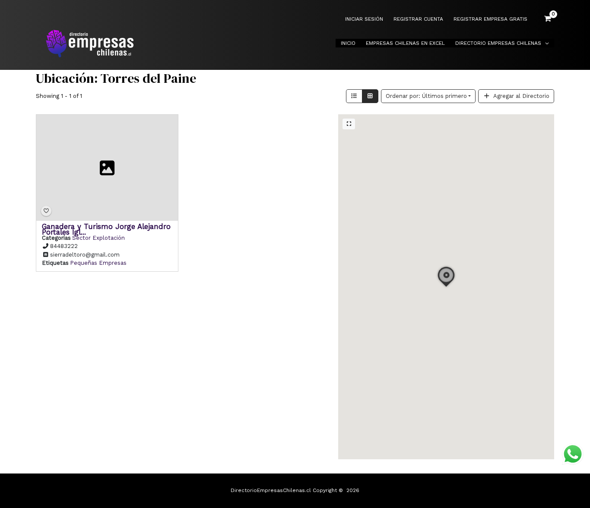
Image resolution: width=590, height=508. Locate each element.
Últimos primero (426, 96)
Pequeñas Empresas (98, 263)
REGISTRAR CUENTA (418, 19)
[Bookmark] (46, 210)
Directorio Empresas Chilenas (498, 43)
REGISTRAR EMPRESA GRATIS (490, 19)
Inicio (348, 43)
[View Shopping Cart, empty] (547, 19)
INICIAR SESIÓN (364, 19)
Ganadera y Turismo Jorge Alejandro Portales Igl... (106, 229)
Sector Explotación (98, 237)
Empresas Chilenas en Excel (405, 43)
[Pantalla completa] (349, 124)
